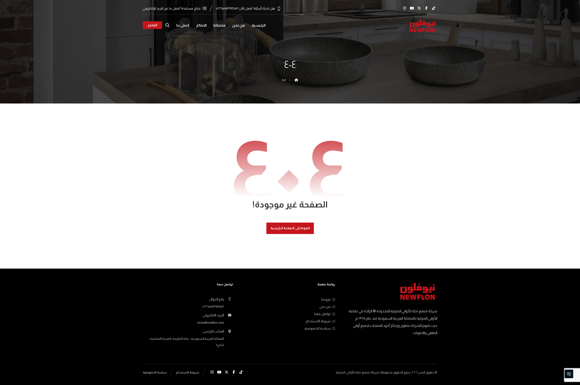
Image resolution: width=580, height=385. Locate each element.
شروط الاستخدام (318, 321)
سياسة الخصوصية (317, 328)
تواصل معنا (322, 314)
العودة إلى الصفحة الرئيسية (290, 228)
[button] (433, 8)
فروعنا (326, 299)
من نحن (325, 306)
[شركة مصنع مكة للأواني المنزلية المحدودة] (422, 26)
